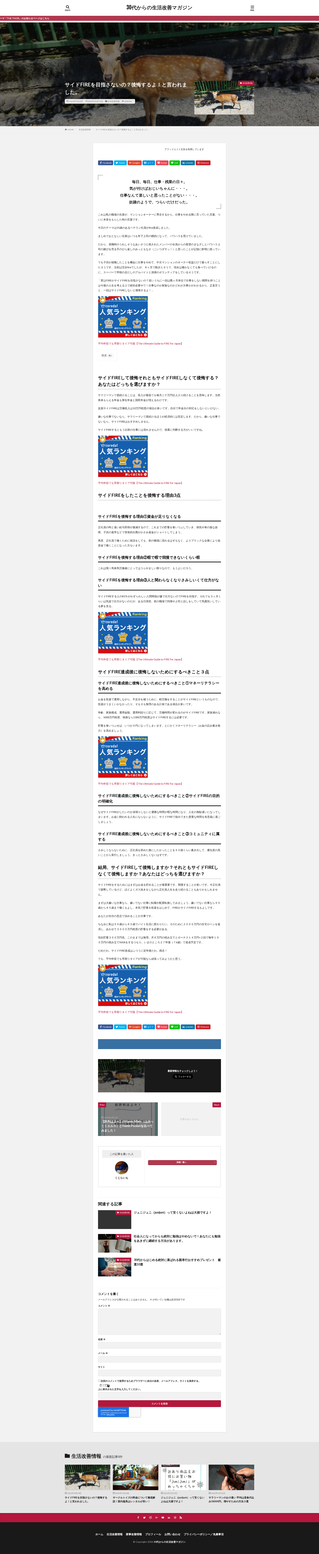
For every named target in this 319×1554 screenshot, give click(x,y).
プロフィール (153, 1534)
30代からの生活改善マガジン (160, 7)
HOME (71, 129)
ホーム (99, 1534)
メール (103, 1353)
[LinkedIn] (188, 162)
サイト (101, 1367)
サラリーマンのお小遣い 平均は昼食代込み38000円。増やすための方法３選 (231, 1499)
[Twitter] (120, 162)
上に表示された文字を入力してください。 (120, 1389)
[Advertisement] (159, 45)
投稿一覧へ (182, 1162)
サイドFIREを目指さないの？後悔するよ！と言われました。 (123, 129)
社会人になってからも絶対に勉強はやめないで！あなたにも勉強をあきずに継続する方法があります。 (177, 1238)
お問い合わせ (172, 1534)
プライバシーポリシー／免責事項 (204, 1534)
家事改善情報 (134, 1534)
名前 (102, 1339)
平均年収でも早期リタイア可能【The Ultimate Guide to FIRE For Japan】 (140, 343)
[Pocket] (162, 162)
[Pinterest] (203, 162)
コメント (104, 1306)
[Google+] (135, 162)
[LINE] (174, 162)
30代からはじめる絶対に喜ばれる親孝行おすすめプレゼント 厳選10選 (177, 1262)
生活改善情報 (114, 101)
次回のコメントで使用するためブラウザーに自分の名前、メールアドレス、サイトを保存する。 (151, 1381)
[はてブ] (149, 162)
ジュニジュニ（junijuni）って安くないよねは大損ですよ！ (173, 1212)
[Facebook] (105, 162)
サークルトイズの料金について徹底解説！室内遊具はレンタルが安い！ (134, 1499)
